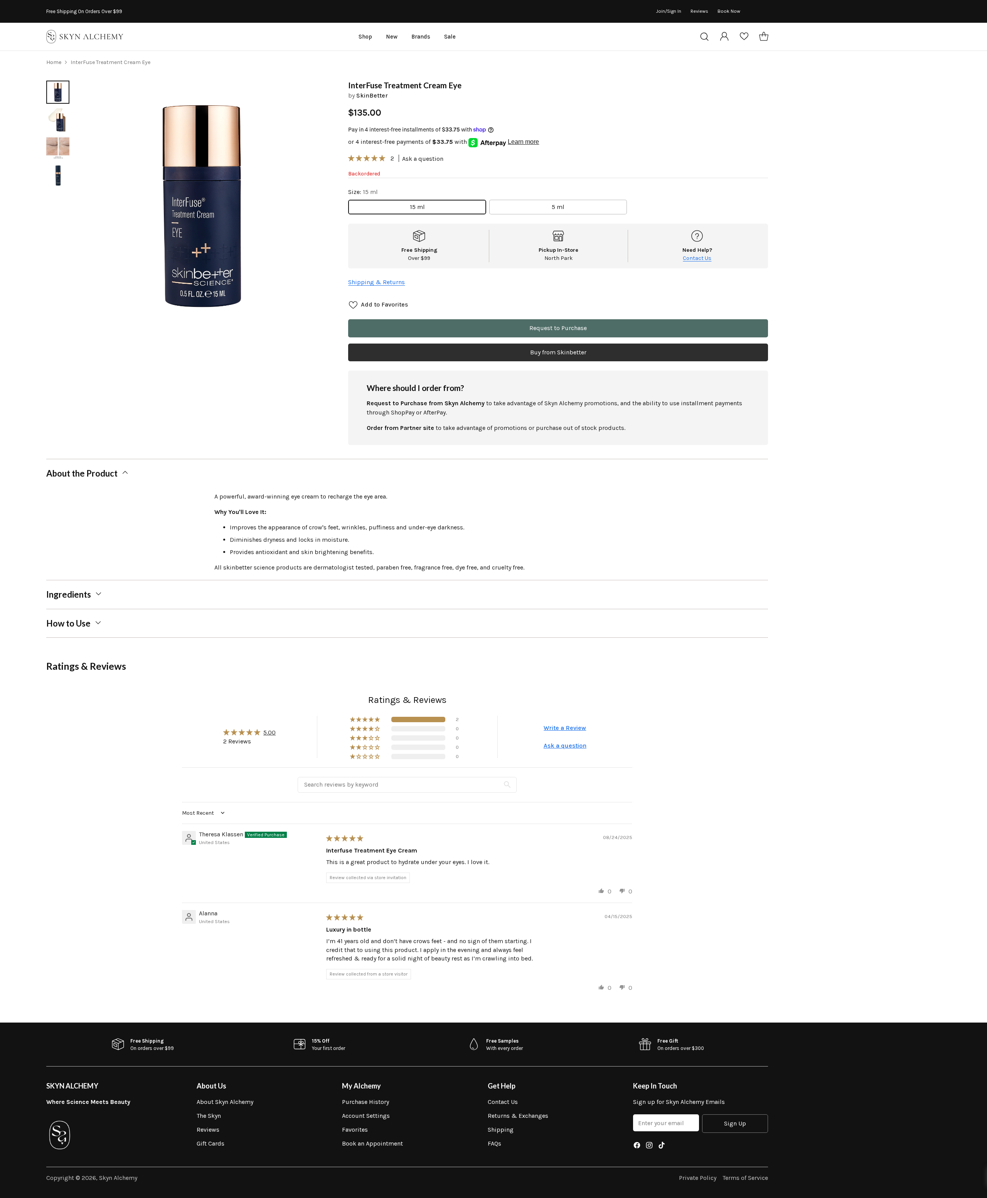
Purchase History (365, 1101)
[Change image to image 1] (57, 92)
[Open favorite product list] (744, 36)
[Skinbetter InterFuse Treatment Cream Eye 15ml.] (201, 205)
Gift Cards (210, 1143)
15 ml (417, 207)
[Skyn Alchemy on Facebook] (637, 1147)
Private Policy (697, 1177)
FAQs (494, 1143)
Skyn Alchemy (118, 1177)
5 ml (558, 207)
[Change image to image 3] (57, 147)
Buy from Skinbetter (558, 352)
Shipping (501, 1129)
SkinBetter (372, 95)
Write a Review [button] (565, 727)
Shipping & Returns (376, 282)
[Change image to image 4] (57, 175)
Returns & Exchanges (518, 1115)
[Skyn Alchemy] (84, 36)
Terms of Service (745, 1177)
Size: (363, 191)
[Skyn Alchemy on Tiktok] (661, 1147)
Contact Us (697, 258)
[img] (344, 838)
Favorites (355, 1129)
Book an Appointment (372, 1143)
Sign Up (735, 1123)
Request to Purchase (558, 328)
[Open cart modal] (763, 36)
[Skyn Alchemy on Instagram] (649, 1147)
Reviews (208, 1129)
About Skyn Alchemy (225, 1101)
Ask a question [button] (565, 745)
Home (53, 62)
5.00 (269, 732)
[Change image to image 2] (57, 119)
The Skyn (209, 1115)
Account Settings (366, 1115)
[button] (367, 158)
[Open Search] (704, 36)
